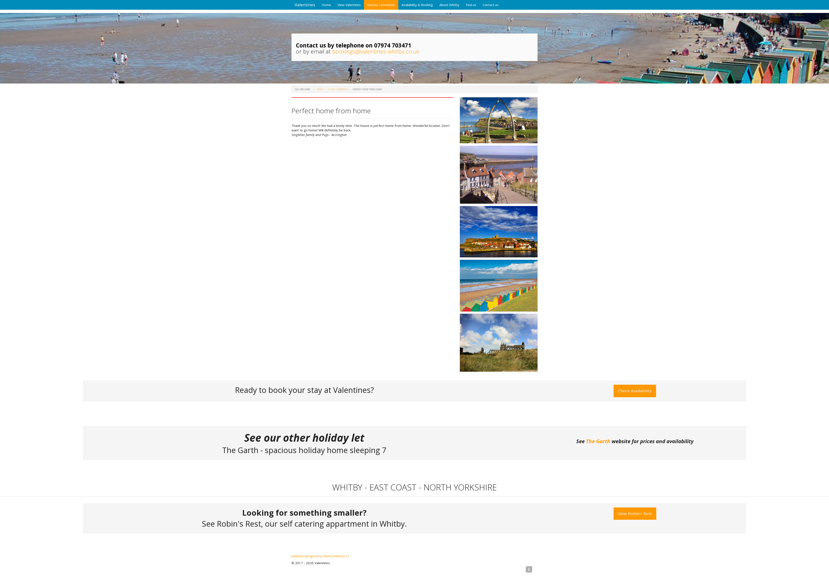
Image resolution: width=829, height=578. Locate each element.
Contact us (490, 5)
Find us (471, 5)
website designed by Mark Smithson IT (320, 556)
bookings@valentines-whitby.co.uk (375, 51)
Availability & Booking (417, 5)
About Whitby (449, 5)
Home (326, 5)
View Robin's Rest (635, 513)
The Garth (598, 441)
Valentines (305, 5)
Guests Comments (381, 5)
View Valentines (349, 5)
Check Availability (635, 391)
